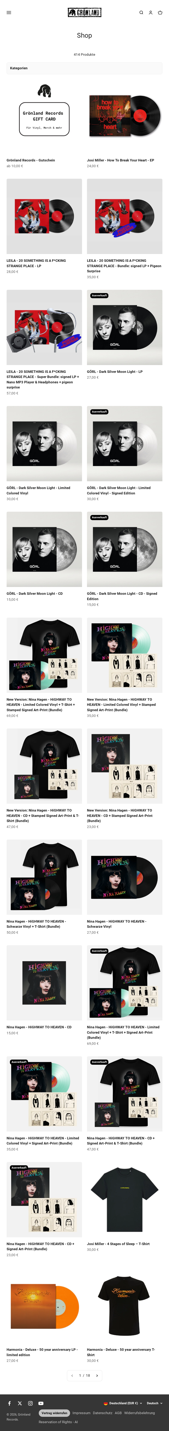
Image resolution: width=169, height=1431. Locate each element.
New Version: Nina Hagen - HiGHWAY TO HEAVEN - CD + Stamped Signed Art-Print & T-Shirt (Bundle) (43, 815)
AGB (118, 1413)
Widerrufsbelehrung (139, 1413)
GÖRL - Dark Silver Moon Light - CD (35, 593)
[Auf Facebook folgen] (9, 1403)
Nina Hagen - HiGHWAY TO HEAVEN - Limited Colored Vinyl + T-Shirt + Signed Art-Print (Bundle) (123, 1032)
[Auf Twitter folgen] (20, 1403)
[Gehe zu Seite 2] (97, 1375)
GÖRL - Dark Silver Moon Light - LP (115, 372)
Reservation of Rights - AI (58, 1422)
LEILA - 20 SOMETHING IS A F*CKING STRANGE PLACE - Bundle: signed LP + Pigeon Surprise (124, 266)
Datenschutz (102, 1413)
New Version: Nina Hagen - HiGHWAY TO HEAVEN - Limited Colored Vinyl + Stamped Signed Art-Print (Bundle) (121, 704)
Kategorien (19, 68)
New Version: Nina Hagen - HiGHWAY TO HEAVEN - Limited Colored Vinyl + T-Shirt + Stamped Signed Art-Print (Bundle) (41, 704)
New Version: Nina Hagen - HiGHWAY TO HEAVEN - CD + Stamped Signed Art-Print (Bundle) (120, 815)
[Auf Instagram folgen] (30, 1403)
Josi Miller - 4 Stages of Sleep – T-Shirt (118, 1244)
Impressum (81, 1413)
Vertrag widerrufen (54, 1413)
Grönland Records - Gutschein (31, 160)
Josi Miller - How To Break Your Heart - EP (120, 160)
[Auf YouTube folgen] (41, 1403)
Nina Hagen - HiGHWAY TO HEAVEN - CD (39, 1027)
